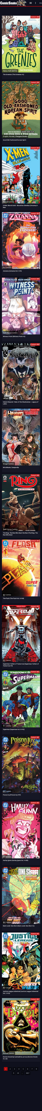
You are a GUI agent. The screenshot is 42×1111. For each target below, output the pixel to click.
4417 (27, 1073)
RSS (40, 3)
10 (18, 1073)
